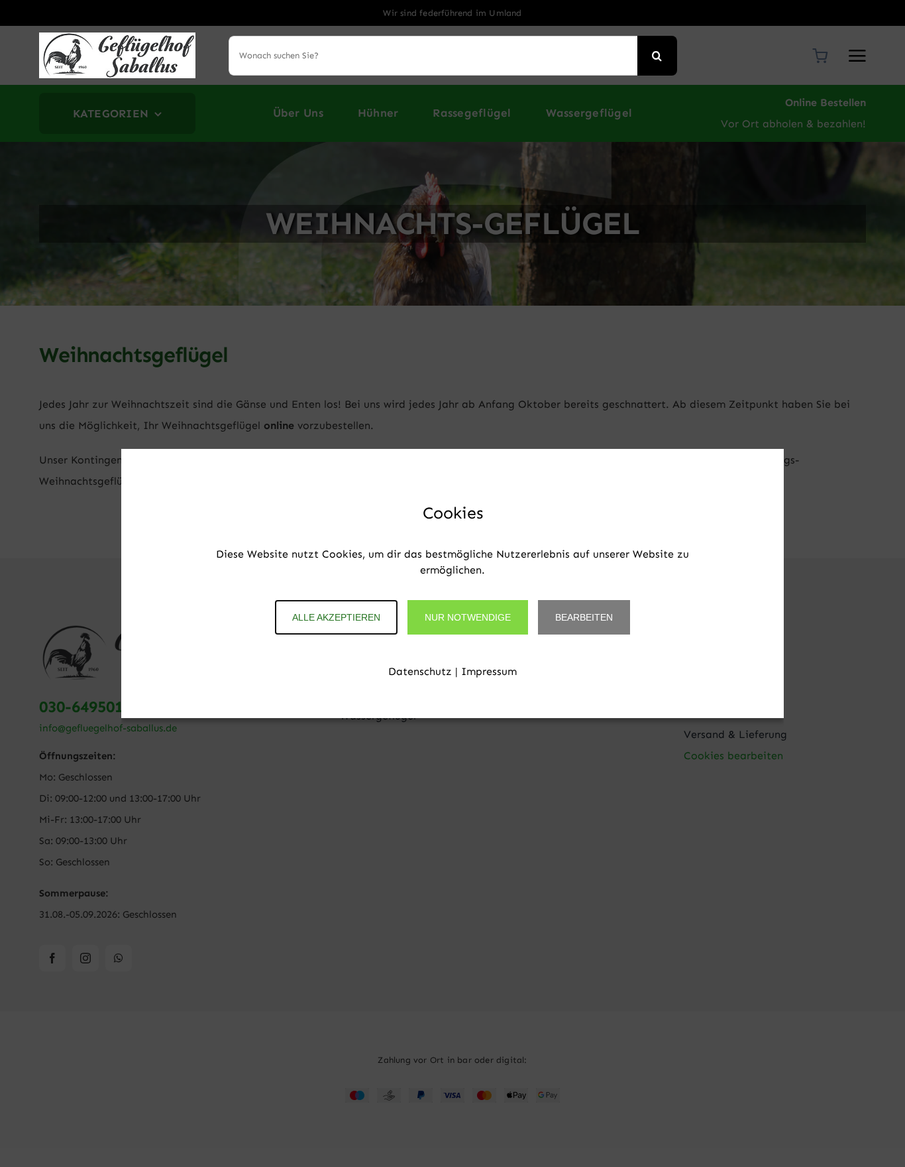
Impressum (489, 671)
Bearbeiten (584, 617)
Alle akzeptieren (336, 617)
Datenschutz (420, 671)
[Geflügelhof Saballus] (117, 37)
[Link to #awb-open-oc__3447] (857, 56)
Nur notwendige (468, 617)
